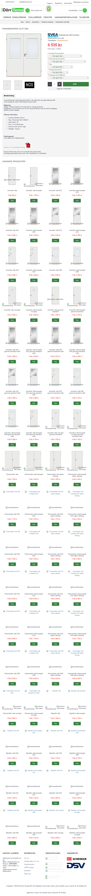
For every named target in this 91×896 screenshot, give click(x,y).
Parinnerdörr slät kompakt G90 (34, 674)
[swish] (55, 871)
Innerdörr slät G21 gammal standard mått (12, 392)
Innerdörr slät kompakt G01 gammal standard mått (34, 351)
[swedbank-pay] (51, 859)
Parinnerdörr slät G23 (12, 634)
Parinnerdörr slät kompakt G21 (34, 594)
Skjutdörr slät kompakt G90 (34, 833)
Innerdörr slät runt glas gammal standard (55, 433)
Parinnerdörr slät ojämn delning (55, 475)
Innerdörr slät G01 (55, 190)
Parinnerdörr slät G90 (12, 673)
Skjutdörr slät (55, 713)
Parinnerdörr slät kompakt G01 (34, 515)
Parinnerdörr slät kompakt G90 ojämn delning (77, 674)
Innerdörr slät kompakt (34, 190)
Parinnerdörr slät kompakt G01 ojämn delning (77, 515)
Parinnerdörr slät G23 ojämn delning (55, 634)
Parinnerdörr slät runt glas (12, 713)
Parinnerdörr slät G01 (12, 514)
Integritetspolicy (29, 864)
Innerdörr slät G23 (12, 270)
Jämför (78, 89)
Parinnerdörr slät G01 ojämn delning (55, 515)
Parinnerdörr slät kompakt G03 (34, 555)
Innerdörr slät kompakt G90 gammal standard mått (12, 434)
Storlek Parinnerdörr (56, 53)
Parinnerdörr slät (12, 474)
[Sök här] (27, 10)
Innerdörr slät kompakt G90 (77, 271)
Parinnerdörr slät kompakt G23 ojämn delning (77, 634)
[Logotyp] (13, 10)
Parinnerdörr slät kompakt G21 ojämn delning (77, 594)
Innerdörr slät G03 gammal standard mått (55, 350)
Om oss (26, 858)
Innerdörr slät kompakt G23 (34, 271)
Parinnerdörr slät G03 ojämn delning (55, 555)
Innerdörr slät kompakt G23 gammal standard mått (34, 434)
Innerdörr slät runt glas (12, 310)
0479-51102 (10, 2)
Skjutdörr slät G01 (12, 753)
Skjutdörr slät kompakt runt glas (77, 833)
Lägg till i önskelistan (64, 89)
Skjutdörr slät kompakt (77, 713)
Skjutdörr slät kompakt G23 (77, 794)
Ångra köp (27, 874)
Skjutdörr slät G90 (12, 833)
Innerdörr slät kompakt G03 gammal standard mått (77, 351)
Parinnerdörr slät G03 (12, 554)
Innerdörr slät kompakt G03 (34, 231)
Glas (50, 64)
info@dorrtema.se (25, 2)
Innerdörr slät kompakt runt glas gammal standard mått (77, 434)
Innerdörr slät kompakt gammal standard (77, 310)
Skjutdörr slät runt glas (55, 833)
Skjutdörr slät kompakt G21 (34, 794)
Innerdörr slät (12, 190)
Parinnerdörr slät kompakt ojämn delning (77, 475)
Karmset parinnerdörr (57, 59)
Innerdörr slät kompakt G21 (77, 231)
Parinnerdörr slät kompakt (34, 474)
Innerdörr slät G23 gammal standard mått (55, 392)
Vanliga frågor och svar (31, 861)
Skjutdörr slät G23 (55, 793)
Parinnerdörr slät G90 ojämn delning (55, 674)
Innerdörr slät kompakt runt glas (34, 310)
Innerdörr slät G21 (55, 230)
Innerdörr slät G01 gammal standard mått (12, 350)
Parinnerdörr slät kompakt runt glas (34, 714)
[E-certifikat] (49, 8)
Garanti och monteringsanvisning (14, 147)
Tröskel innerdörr (55, 70)
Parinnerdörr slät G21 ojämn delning (55, 594)
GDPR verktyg (29, 867)
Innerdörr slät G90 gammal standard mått (77, 392)
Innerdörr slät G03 (12, 230)
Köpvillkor (27, 870)
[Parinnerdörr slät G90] (24, 55)
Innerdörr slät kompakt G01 (77, 191)
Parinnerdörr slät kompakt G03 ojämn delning (77, 555)
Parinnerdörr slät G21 (12, 594)
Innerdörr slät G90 (55, 270)
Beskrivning (9, 96)
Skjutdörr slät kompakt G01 (34, 754)
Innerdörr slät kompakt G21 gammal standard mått (34, 393)
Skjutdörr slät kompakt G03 (77, 754)
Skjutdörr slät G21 (12, 793)
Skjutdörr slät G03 (55, 753)
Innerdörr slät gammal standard (55, 310)
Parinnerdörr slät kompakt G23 (34, 634)
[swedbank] (54, 864)
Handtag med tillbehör (57, 75)
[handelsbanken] (53, 868)
